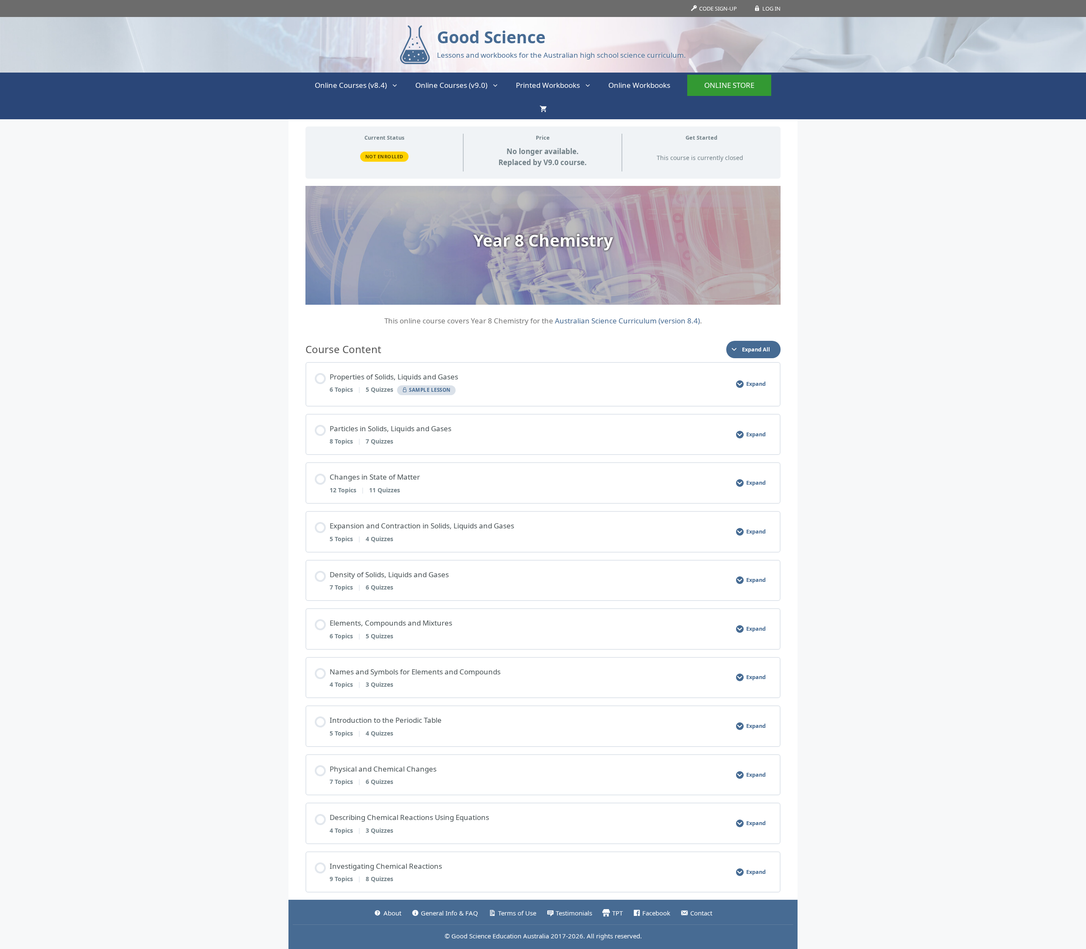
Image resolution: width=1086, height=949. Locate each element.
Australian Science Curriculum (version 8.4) (627, 321)
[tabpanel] (543, 256)
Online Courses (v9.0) (451, 85)
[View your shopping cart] (543, 108)
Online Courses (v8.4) (351, 85)
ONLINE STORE (729, 85)
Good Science (491, 36)
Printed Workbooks (548, 85)
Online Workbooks (639, 85)
